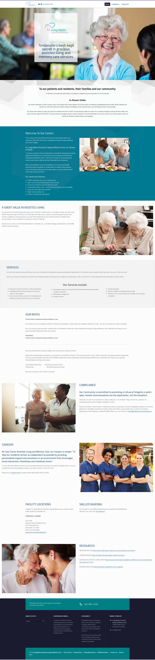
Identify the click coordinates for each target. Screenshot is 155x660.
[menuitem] (107, 4)
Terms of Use (67, 652)
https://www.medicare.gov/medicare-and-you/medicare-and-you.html (114, 550)
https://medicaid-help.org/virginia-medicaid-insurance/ (108, 555)
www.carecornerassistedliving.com (35, 532)
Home (107, 4)
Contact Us (125, 4)
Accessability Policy (90, 652)
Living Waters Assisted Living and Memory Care (47, 652)
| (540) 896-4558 (46, 4)
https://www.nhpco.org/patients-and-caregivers (108, 567)
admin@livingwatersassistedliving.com (140, 411)
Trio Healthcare (100, 511)
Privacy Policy (78, 652)
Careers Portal (16, 473)
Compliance (115, 4)
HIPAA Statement (103, 652)
